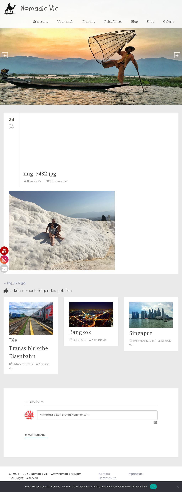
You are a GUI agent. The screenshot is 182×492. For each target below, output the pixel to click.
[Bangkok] (91, 326)
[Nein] (177, 486)
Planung (88, 22)
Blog (134, 22)
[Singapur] (151, 327)
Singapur (140, 333)
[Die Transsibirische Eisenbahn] (31, 334)
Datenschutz (107, 478)
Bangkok (80, 332)
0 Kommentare (59, 181)
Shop (150, 22)
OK (153, 486)
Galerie (168, 22)
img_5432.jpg (39, 173)
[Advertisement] (93, 143)
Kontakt (104, 473)
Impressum (135, 473)
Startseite (40, 22)
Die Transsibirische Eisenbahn (28, 348)
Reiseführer (113, 22)
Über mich (65, 22)
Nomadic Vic (39, 8)
